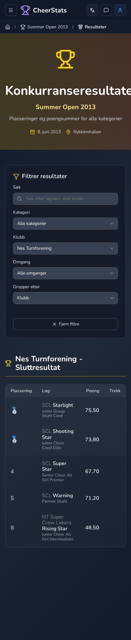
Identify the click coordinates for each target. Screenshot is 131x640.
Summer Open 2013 (47, 27)
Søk (17, 187)
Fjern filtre (69, 324)
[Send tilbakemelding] (106, 10)
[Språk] (92, 10)
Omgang (21, 262)
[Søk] (19, 199)
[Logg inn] (120, 10)
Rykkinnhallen (87, 132)
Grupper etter (26, 286)
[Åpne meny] (11, 10)
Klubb (19, 237)
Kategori (21, 212)
